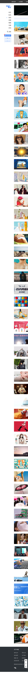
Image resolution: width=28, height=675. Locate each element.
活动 (10, 28)
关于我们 (24, 655)
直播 (10, 20)
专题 (10, 25)
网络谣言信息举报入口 (19, 664)
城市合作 (16, 652)
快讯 (10, 15)
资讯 (10, 17)
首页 (10, 12)
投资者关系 (16, 660)
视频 (10, 23)
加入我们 (24, 660)
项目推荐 (16, 655)
